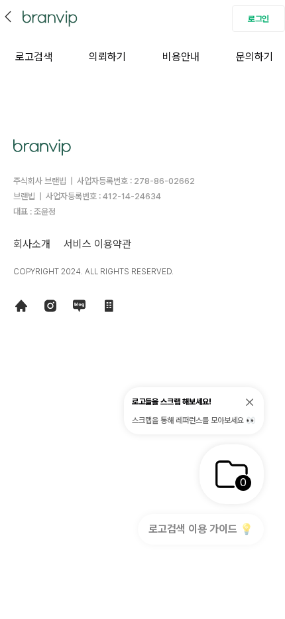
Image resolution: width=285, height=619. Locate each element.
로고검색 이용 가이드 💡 (200, 529)
